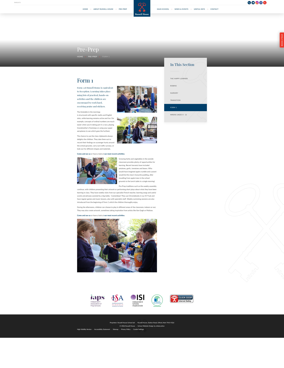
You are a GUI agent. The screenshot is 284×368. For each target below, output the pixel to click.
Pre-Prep (92, 57)
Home (80, 57)
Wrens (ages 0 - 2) (178, 115)
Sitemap (115, 329)
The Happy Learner (179, 78)
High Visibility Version (84, 329)
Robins (173, 86)
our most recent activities (114, 154)
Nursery (174, 93)
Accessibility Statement (102, 329)
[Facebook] (261, 2)
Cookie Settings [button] (138, 329)
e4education (160, 326)
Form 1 (106, 57)
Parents (17, 2)
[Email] (253, 2)
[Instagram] (257, 2)
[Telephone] (249, 2)
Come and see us (84, 154)
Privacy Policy (125, 329)
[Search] (264, 2)
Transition (175, 100)
